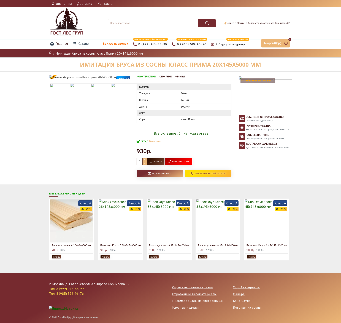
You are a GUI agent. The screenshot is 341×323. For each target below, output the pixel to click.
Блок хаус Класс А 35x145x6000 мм (169, 245)
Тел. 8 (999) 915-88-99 (66, 289)
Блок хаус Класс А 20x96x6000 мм (71, 245)
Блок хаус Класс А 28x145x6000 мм (120, 245)
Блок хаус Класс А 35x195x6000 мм (218, 245)
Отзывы (180, 76)
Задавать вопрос (162, 173)
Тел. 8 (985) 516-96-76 (66, 294)
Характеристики (146, 76)
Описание (165, 76)
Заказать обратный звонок (210, 173)
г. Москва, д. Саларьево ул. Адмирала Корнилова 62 (89, 284)
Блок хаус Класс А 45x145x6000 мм (267, 245)
